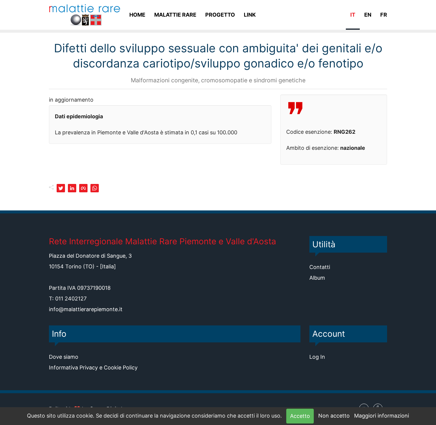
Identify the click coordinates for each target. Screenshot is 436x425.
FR (383, 15)
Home (137, 15)
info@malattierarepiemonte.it (85, 309)
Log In (317, 357)
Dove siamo (63, 357)
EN (367, 15)
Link (250, 15)
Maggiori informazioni (381, 416)
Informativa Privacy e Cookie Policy (93, 367)
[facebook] (83, 188)
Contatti (319, 267)
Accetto (300, 416)
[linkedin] (72, 188)
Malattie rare (175, 15)
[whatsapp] (94, 188)
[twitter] (61, 188)
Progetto (220, 15)
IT (352, 15)
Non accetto (334, 416)
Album (317, 278)
